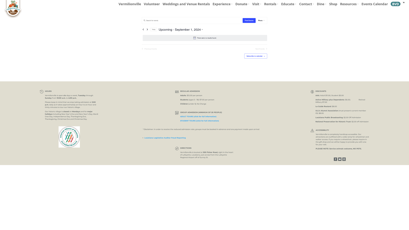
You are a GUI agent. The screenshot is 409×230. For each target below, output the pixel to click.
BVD (395, 4)
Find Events (249, 20)
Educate (287, 4)
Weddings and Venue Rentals (186, 4)
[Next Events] (147, 29)
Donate (241, 4)
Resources (348, 4)
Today (153, 29)
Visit (255, 4)
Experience (221, 4)
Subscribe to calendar (255, 56)
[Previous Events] (143, 29)
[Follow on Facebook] (335, 159)
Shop (333, 4)
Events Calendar (374, 4)
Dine (320, 4)
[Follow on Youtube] (339, 159)
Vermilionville (130, 4)
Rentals (270, 4)
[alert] (205, 38)
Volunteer (152, 4)
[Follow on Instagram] (344, 159)
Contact (305, 4)
